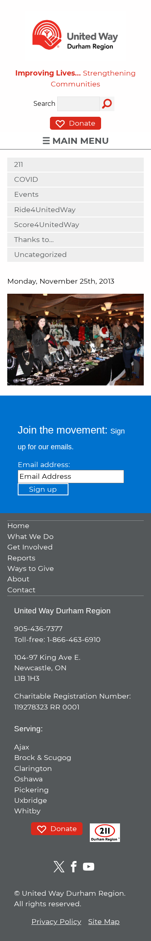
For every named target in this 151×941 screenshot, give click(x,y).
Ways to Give (30, 568)
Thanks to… (34, 239)
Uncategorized (40, 254)
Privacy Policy (56, 921)
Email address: (44, 464)
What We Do (30, 536)
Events (26, 194)
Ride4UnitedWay (45, 209)
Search (44, 104)
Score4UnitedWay (46, 224)
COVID (26, 179)
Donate (81, 123)
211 (18, 164)
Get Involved (30, 547)
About (18, 579)
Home (18, 526)
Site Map (104, 921)
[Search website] (107, 104)
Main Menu (80, 140)
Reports (21, 558)
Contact (21, 589)
